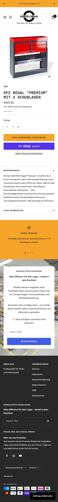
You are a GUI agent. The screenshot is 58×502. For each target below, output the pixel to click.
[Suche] (10, 17)
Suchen (35, 369)
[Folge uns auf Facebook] (7, 455)
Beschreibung (12, 170)
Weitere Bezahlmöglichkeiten (29, 153)
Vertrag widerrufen (43, 496)
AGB (34, 390)
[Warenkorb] (52, 17)
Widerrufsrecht (39, 385)
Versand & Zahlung (41, 379)
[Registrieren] (47, 421)
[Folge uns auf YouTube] (20, 455)
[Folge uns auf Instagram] (13, 455)
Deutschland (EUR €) (14, 468)
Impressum (37, 374)
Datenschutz (38, 395)
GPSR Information (13, 211)
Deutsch (32, 468)
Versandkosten (25, 107)
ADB (6, 86)
